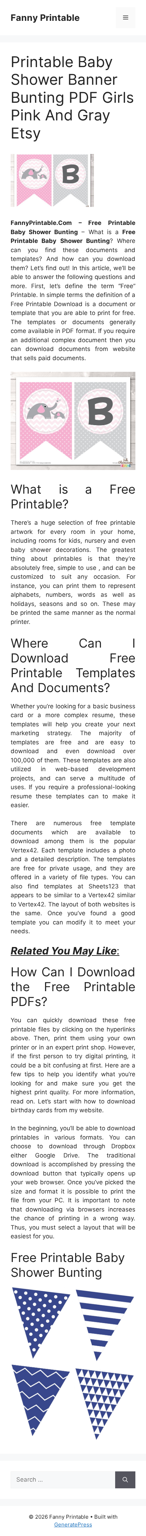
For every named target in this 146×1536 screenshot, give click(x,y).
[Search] (125, 1479)
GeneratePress (73, 1524)
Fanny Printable (45, 17)
